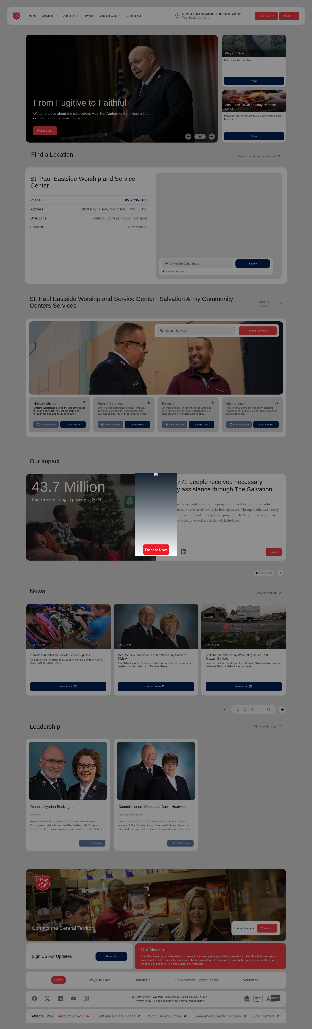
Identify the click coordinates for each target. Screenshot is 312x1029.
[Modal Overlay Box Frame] (156, 514)
